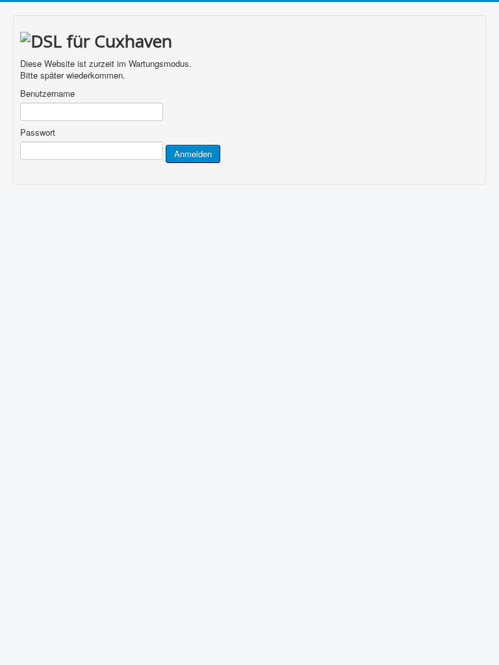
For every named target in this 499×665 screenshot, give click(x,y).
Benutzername (47, 93)
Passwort (37, 132)
